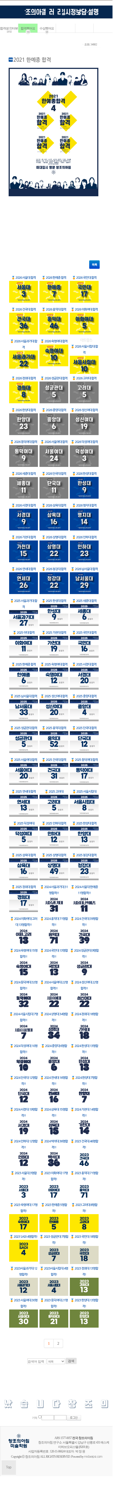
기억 (34, 1417)
